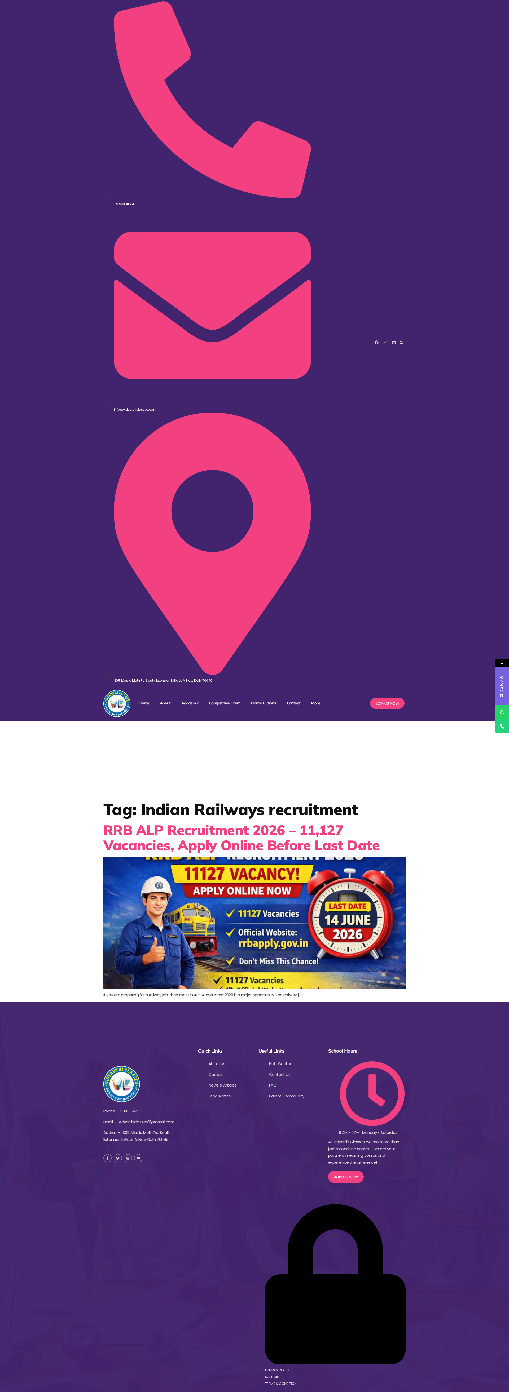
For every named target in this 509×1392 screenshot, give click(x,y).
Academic (190, 703)
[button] (401, 342)
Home (144, 703)
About (165, 703)
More (315, 703)
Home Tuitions (263, 703)
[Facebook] (377, 342)
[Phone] (502, 726)
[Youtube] (138, 1158)
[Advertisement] (254, 761)
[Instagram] (385, 342)
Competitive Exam (224, 703)
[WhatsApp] (502, 712)
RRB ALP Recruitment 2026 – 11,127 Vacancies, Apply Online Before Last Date (241, 837)
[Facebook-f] (107, 1158)
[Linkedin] (394, 342)
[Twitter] (118, 1158)
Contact (294, 703)
